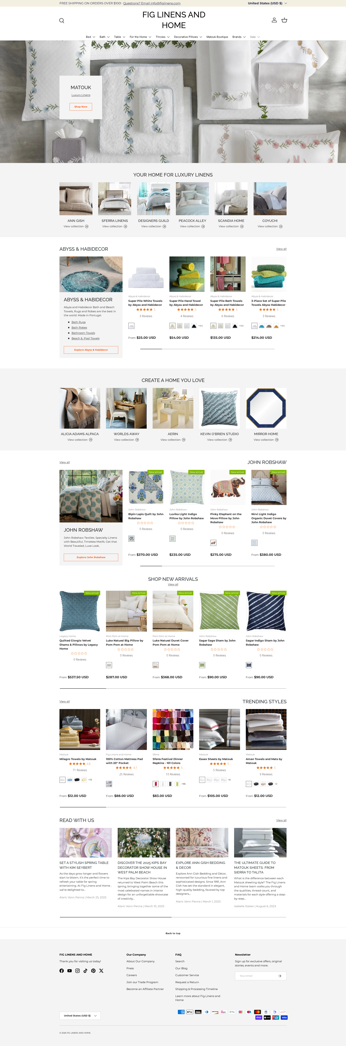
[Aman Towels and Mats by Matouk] (266, 729)
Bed (88, 37)
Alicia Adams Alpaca (80, 434)
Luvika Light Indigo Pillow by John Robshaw (186, 516)
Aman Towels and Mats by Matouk (264, 761)
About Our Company (141, 961)
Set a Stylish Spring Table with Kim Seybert (84, 865)
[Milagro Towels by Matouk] (79, 729)
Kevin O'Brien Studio (219, 434)
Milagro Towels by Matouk (77, 759)
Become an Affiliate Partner (145, 989)
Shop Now (80, 106)
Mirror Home (266, 434)
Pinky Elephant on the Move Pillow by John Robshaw (225, 518)
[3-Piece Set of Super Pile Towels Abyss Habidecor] (269, 274)
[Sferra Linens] (114, 198)
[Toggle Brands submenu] (244, 37)
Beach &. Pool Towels (85, 338)
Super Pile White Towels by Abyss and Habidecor (145, 303)
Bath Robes (79, 327)
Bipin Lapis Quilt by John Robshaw (145, 516)
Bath (102, 37)
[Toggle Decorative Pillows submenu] (201, 37)
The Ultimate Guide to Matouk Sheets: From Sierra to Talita (255, 867)
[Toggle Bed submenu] (94, 37)
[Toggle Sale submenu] (258, 37)
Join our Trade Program (142, 982)
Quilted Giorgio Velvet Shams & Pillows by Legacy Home (78, 644)
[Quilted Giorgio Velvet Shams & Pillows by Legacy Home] (79, 611)
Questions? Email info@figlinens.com (152, 3)
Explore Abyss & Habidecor (91, 349)
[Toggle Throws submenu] (168, 37)
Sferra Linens (115, 221)
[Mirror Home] (266, 408)
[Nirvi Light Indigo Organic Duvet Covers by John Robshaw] (269, 487)
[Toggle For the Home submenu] (150, 37)
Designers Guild (153, 221)
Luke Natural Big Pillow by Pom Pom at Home (124, 642)
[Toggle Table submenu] (124, 37)
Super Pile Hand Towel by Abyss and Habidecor (186, 303)
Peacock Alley (192, 221)
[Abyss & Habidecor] (91, 274)
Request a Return (187, 982)
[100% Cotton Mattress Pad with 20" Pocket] (126, 729)
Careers (132, 975)
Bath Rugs (79, 322)
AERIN (173, 434)
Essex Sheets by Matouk (216, 759)
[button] (284, 20)
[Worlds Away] (126, 408)
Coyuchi (270, 221)
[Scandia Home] (231, 198)
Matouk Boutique (217, 37)
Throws (160, 37)
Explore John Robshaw (91, 557)
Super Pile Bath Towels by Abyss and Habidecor (227, 303)
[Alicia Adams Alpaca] (79, 408)
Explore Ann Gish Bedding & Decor (200, 865)
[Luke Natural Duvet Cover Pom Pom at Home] (173, 611)
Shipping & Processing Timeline (196, 989)
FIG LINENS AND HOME (78, 1033)
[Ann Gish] (75, 198)
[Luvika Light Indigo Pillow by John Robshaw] (187, 487)
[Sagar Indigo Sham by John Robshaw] (266, 611)
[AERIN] (173, 408)
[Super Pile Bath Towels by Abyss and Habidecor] (228, 274)
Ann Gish (76, 221)
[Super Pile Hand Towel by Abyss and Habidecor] (187, 274)
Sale (253, 37)
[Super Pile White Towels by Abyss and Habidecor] (146, 274)
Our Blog (181, 968)
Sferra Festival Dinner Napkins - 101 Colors (168, 761)
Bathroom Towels (83, 333)
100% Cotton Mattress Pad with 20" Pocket (124, 761)
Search (180, 961)
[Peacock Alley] (192, 198)
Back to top (173, 933)
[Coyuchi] (270, 198)
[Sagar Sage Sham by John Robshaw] (219, 611)
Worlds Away (126, 434)
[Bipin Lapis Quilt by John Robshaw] (146, 487)
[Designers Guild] (153, 198)
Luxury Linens (81, 95)
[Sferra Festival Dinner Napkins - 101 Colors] (173, 729)
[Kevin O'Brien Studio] (219, 408)
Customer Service (187, 975)
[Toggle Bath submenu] (108, 37)
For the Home (138, 37)
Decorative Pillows (186, 37)
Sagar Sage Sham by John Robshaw (217, 642)
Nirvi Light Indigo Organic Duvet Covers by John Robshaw (268, 518)
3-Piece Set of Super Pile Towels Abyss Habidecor (268, 303)
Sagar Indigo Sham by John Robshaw (265, 642)
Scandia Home (231, 221)
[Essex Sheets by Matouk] (219, 729)
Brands (236, 37)
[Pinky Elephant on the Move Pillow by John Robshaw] (228, 487)
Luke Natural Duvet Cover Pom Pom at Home (170, 642)
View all (281, 249)
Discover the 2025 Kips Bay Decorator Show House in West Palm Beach (142, 867)
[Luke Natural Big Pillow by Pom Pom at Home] (126, 611)
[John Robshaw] (91, 496)
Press (130, 968)
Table (117, 37)
